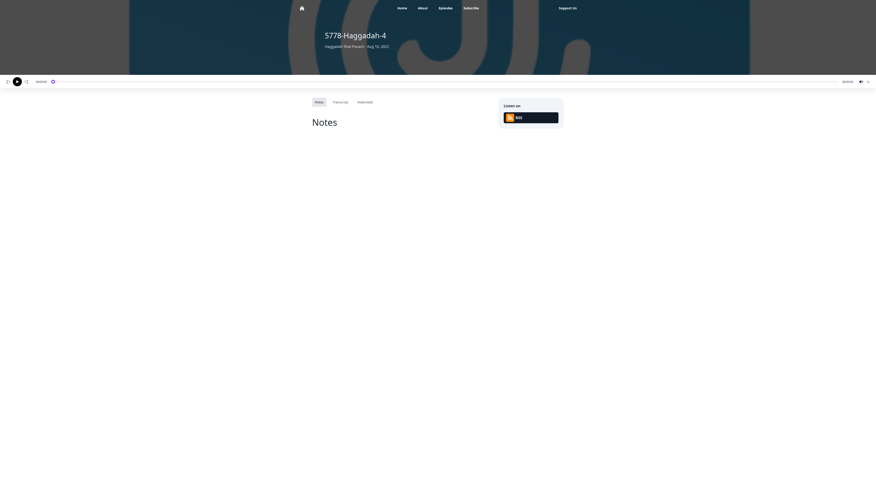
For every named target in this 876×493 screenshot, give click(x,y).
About (423, 8)
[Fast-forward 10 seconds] (27, 81)
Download (365, 102)
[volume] (861, 81)
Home (402, 8)
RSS (519, 117)
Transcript (340, 102)
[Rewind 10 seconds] (8, 81)
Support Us (568, 8)
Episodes (446, 8)
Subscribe (471, 8)
